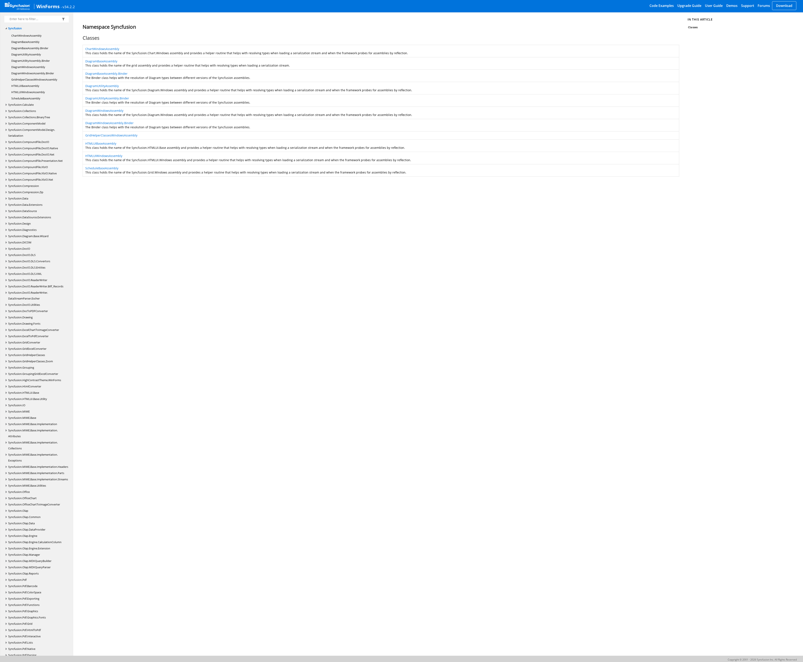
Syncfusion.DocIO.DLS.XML (25, 274)
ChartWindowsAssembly (26, 35)
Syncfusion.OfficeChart (22, 498)
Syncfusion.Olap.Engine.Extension (29, 548)
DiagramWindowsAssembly (28, 67)
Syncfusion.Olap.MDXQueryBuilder (29, 561)
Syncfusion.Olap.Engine (22, 536)
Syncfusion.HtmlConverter (24, 386)
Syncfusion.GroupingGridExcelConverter (33, 374)
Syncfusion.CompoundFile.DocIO (28, 142)
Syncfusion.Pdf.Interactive (24, 636)
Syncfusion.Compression (23, 186)
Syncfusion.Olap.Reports (23, 573)
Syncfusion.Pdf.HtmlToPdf (24, 630)
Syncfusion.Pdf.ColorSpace (24, 592)
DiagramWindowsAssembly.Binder (32, 73)
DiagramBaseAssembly (25, 42)
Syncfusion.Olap (18, 511)
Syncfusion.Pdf (17, 580)
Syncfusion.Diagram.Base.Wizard (28, 236)
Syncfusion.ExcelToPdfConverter (28, 336)
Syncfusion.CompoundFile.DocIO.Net (31, 154)
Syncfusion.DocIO (19, 249)
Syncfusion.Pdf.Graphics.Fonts (27, 617)
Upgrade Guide (689, 5)
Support (747, 5)
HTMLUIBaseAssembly (25, 86)
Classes (692, 27)
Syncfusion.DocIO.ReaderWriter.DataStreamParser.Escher (28, 295)
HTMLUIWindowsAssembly (28, 92)
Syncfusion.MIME (19, 411)
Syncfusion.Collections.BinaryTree (29, 117)
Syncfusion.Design (19, 223)
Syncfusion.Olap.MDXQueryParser (29, 567)
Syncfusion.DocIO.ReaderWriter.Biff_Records (35, 286)
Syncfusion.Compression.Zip (25, 192)
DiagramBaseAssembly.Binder (29, 48)
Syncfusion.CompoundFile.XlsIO (28, 167)
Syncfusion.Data (18, 198)
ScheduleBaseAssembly (25, 98)
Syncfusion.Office (19, 492)
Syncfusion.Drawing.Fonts (24, 323)
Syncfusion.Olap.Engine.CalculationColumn (34, 542)
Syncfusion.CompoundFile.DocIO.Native (33, 148)
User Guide (714, 5)
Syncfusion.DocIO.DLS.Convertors (29, 261)
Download (784, 5)
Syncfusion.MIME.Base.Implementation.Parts (36, 473)
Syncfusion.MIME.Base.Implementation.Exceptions (33, 457)
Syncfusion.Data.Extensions (25, 205)
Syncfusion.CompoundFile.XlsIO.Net (30, 179)
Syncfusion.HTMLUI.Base (23, 393)
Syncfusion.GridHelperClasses (26, 355)
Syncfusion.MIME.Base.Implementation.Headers (38, 467)
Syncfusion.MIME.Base (22, 418)
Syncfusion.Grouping (21, 367)
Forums (764, 5)
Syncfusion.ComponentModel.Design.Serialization (31, 133)
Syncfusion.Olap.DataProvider (26, 529)
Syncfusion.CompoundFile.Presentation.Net (35, 161)
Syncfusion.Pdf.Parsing (22, 655)
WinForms (48, 6)
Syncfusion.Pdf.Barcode (22, 586)
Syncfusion (15, 28)
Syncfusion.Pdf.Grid (20, 624)
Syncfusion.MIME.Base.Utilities (27, 485)
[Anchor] (80, 38)
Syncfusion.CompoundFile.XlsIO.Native (32, 173)
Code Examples (662, 5)
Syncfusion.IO (16, 405)
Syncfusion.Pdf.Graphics (23, 611)
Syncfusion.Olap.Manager (24, 555)
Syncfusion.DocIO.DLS (22, 255)
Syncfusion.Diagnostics (22, 230)
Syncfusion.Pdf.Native (21, 649)
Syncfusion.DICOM (19, 242)
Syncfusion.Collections (22, 111)
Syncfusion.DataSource (22, 211)
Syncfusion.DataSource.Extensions (29, 217)
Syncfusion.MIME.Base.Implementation (32, 424)
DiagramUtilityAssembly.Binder (30, 61)
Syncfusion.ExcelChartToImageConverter (33, 330)
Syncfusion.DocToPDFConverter (28, 311)
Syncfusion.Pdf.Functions (24, 605)
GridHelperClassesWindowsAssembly (34, 79)
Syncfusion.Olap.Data (21, 523)
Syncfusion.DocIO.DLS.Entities (26, 267)
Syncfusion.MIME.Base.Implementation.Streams (38, 479)
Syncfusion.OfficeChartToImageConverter (34, 504)
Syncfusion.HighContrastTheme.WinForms (34, 380)
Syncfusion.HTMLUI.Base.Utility (27, 399)
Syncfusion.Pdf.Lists (20, 642)
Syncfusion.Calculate (21, 105)
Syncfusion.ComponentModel (26, 123)
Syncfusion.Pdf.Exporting (23, 598)
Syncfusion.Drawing (20, 317)
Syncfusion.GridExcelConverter (27, 349)
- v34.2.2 (68, 6)
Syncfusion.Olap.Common (24, 517)
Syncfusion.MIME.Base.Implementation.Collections (33, 445)
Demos (732, 5)
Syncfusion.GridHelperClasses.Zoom (30, 361)
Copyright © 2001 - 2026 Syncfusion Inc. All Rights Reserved (762, 659)
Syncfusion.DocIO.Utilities (24, 305)
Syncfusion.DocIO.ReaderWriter (27, 280)
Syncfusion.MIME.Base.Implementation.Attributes (33, 433)
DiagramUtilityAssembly (26, 54)
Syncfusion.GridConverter (24, 342)
